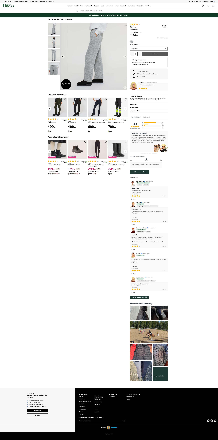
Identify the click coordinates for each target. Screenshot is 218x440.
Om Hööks (81, 404)
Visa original (134, 217)
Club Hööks (97, 406)
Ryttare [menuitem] (96, 6)
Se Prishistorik (163, 37)
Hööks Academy (112, 396)
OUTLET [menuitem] (148, 6)
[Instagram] (208, 420)
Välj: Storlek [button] (134, 48)
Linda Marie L (142, 82)
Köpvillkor (81, 396)
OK (123, 421)
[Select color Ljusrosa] (57, 174)
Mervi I (138, 253)
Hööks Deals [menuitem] (88, 6)
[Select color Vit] (93, 174)
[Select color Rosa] (111, 131)
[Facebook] (212, 420)
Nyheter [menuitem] (69, 6)
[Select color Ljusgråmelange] (131, 41)
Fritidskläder (68, 19)
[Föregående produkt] (49, 109)
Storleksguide (134, 107)
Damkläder (60, 19)
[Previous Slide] (63, 56)
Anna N (138, 202)
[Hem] (34, 5)
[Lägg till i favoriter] (126, 25)
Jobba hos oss (82, 406)
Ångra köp (97, 412)
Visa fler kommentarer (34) (139, 297)
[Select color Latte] (95, 174)
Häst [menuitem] (102, 6)
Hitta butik (205, 1)
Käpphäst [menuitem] (123, 6)
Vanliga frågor (98, 399)
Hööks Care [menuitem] (131, 6)
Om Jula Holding (98, 401)
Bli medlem (37, 410)
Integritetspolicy (82, 409)
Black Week (97, 404)
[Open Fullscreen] (125, 87)
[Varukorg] (213, 5)
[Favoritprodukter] (208, 5)
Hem (49, 19)
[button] (54, 29)
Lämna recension (139, 172)
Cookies (81, 411)
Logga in (198, 1)
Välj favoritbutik (143, 64)
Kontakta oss (82, 399)
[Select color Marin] (91, 174)
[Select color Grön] (53, 174)
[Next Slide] (125, 56)
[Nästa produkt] (125, 109)
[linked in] (215, 420)
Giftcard (96, 409)
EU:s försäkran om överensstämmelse (99, 396)
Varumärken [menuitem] (140, 6)
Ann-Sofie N (140, 181)
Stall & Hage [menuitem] (109, 6)
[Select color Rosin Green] (48, 131)
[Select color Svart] (51, 131)
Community (146, 117)
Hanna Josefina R (141, 228)
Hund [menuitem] (116, 6)
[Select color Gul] (109, 131)
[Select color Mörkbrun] (51, 174)
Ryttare (54, 19)
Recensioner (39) (136, 117)
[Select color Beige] (55, 174)
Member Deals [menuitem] (78, 6)
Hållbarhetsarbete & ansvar (85, 401)
